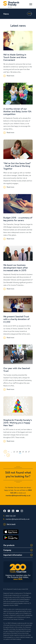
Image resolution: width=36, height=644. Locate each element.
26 (26, 452)
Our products (8, 545)
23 (17, 452)
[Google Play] (18, 537)
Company (7, 550)
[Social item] (4, 510)
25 (23, 452)
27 (29, 452)
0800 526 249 (9, 516)
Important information (12, 555)
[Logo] (11, 4)
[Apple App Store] (18, 531)
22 (14, 452)
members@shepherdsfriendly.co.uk (16, 519)
